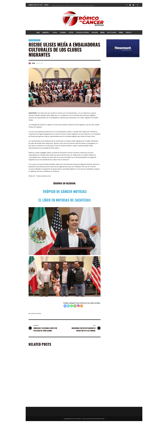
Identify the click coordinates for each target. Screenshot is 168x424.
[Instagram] (130, 5)
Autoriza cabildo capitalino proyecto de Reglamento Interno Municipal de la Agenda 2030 (82, 404)
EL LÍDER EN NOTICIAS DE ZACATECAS (64, 199)
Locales (38, 40)
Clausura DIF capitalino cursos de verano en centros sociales (81, 377)
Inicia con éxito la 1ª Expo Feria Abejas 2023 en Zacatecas (44, 377)
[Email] (75, 305)
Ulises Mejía (38, 313)
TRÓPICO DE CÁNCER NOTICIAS (65, 191)
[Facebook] (126, 5)
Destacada (32, 40)
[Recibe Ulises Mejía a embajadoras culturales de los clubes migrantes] (65, 87)
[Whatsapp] (71, 305)
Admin (33, 63)
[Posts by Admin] (30, 63)
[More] (81, 305)
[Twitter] (133, 5)
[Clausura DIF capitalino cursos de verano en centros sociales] (80, 364)
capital (32, 313)
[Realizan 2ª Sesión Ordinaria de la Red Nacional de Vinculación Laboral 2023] (42, 391)
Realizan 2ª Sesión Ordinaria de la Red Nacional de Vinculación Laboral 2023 (45, 404)
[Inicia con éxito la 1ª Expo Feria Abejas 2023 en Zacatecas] (42, 364)
